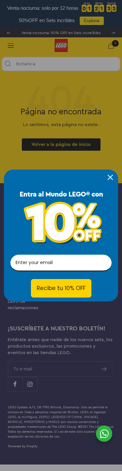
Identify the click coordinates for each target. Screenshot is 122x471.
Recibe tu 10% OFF (61, 288)
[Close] (110, 177)
